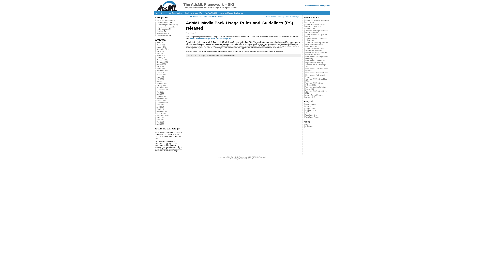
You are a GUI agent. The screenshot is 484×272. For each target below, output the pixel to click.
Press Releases (162, 35)
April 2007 (160, 73)
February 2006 (162, 83)
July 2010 (160, 51)
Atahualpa (250, 159)
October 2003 (161, 113)
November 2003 (162, 111)
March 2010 (161, 56)
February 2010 (162, 58)
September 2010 (163, 49)
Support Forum (310, 111)
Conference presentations (166, 25)
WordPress (309, 127)
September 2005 (163, 90)
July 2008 (160, 66)
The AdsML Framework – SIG (208, 4)
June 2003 (160, 120)
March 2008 (161, 68)
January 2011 (161, 47)
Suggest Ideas (310, 109)
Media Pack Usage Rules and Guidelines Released (316, 54)
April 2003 (160, 124)
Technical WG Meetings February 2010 (314, 84)
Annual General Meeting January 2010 (314, 96)
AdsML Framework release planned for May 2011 (315, 25)
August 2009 (161, 64)
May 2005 (160, 92)
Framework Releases (164, 27)
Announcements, (213, 56)
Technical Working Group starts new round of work (316, 31)
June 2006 (160, 77)
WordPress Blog (311, 115)
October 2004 (161, 100)
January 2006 (161, 86)
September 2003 (163, 115)
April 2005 (160, 94)
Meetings (160, 31)
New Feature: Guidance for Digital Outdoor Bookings (315, 62)
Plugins (308, 106)
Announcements (162, 23)
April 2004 (160, 107)
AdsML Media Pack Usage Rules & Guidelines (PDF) (210, 39)
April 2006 (160, 81)
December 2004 (162, 98)
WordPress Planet (312, 117)
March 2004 (161, 109)
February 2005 (162, 96)
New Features (162, 33)
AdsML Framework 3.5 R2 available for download (206, 17)
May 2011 (160, 43)
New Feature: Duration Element (316, 73)
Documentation (310, 104)
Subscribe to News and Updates (317, 6)
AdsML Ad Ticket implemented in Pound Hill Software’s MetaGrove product (316, 44)
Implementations (163, 29)
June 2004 (160, 105)
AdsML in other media (165, 20)
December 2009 (162, 60)
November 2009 (162, 62)
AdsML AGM (310, 28)
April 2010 (160, 53)
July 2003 (160, 118)
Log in (307, 125)
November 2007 (162, 71)
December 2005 (162, 88)
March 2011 (161, 45)
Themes (308, 113)
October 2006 (161, 75)
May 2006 (160, 79)
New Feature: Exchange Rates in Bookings (282, 17)
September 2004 (163, 103)
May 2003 (160, 122)
